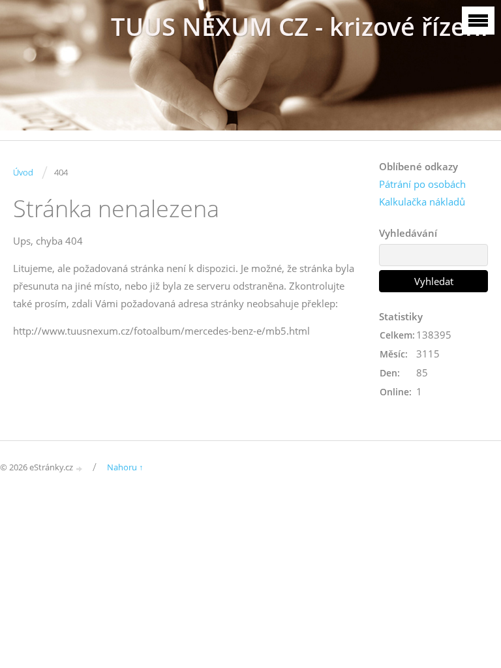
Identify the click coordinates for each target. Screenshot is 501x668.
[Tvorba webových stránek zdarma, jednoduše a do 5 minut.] (79, 468)
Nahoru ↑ (125, 467)
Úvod (23, 172)
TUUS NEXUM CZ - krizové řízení (299, 26)
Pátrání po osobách (422, 183)
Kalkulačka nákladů (422, 201)
